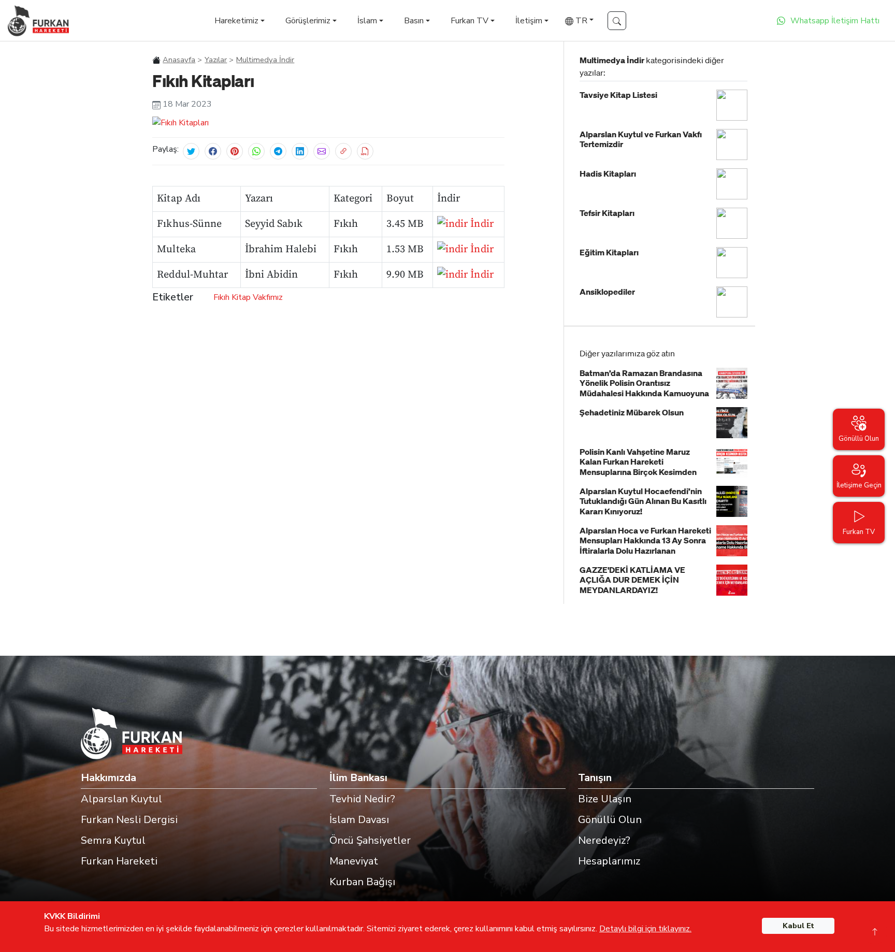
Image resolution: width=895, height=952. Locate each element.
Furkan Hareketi (119, 861)
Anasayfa (179, 59)
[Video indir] (365, 151)
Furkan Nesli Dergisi (129, 820)
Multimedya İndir (265, 59)
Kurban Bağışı (362, 882)
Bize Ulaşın (604, 799)
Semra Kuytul (113, 840)
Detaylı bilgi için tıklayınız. (645, 928)
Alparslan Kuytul (121, 799)
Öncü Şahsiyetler (370, 840)
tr (580, 20)
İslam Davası (359, 820)
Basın (414, 20)
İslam (367, 20)
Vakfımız (268, 297)
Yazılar (216, 59)
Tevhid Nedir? (362, 799)
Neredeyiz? (604, 840)
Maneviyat (353, 861)
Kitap (241, 297)
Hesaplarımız (609, 861)
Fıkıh (221, 297)
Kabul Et (798, 926)
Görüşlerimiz (307, 20)
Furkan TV (469, 20)
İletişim (528, 20)
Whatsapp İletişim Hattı (834, 20)
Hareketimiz (236, 20)
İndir (480, 224)
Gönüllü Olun (610, 820)
